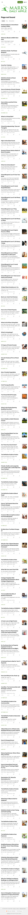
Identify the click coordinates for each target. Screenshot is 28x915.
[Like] (2, 134)
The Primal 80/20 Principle (8, 394)
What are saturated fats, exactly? (8, 719)
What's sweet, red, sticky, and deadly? (10, 496)
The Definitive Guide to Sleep (9, 482)
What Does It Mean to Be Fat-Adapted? (9, 799)
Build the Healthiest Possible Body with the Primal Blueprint (10, 54)
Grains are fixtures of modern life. (9, 456)
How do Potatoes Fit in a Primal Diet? (10, 358)
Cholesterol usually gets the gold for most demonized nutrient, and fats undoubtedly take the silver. (9, 824)
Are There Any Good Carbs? (9, 444)
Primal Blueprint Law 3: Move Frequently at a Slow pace (9, 253)
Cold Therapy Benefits (7, 385)
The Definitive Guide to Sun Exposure (9, 835)
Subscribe (20, 2)
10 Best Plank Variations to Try (9, 287)
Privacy (14, 908)
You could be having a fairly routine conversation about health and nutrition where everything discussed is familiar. (10, 610)
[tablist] (8, 21)
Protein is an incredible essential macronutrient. (8, 791)
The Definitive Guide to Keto (9, 559)
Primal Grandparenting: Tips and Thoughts (10, 127)
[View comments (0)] (8, 59)
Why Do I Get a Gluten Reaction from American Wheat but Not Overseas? (10, 545)
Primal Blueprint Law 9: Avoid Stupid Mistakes (9, 186)
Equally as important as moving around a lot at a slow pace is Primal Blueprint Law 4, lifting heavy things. (10, 245)
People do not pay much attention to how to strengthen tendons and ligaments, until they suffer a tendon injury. (9, 897)
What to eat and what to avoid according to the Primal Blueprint (10, 119)
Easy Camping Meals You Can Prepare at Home (9, 434)
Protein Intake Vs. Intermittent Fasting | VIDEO (9, 25)
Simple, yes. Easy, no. (6, 677)
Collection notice (22, 908)
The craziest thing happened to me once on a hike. (10, 598)
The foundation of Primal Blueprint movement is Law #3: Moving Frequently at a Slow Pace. (10, 257)
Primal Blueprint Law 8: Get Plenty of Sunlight (10, 198)
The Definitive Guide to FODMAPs (10, 608)
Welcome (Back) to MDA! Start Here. (9, 38)
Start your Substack (11, 911)
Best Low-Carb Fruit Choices (9, 297)
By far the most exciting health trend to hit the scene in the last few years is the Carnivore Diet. (10, 705)
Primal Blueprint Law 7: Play (9, 209)
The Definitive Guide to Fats (9, 821)
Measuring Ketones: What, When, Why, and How (10, 753)
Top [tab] (7, 21)
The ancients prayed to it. (7, 837)
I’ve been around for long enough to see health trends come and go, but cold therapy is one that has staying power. (10, 387)
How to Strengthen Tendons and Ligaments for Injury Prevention (10, 893)
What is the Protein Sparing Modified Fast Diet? (9, 408)
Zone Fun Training (6, 65)
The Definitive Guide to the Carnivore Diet (8, 702)
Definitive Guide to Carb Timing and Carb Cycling (10, 810)
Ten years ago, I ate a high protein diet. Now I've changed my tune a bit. (10, 623)
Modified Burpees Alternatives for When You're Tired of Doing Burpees (10, 846)
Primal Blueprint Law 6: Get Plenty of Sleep (10, 219)
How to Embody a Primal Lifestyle (10, 89)
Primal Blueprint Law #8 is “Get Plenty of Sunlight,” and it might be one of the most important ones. (10, 201)
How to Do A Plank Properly (9, 309)
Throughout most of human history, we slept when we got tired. (10, 222)
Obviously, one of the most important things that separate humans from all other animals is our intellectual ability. (10, 178)
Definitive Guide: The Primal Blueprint (9, 51)
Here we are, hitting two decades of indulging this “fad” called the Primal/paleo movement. (9, 519)
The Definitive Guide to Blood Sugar (9, 494)
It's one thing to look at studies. (8, 571)
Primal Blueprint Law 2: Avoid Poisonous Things (9, 265)
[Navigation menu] (2, 2)
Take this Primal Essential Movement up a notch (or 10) (10, 289)
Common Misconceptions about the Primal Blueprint (10, 515)
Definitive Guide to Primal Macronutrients (8, 78)
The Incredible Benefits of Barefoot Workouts (8, 594)
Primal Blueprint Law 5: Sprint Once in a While (9, 230)
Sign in (25, 2)
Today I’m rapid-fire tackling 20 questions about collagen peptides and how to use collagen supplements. (10, 583)
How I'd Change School (7, 740)
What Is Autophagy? (7, 332)
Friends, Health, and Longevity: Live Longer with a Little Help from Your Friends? (10, 467)
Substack (8, 913)
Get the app (19, 911)
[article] (14, 28)
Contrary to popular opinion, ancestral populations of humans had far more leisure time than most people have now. (10, 211)
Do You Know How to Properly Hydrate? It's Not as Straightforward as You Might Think (9, 647)
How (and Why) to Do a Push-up (10, 675)
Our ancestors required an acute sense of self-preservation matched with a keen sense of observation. (10, 190)
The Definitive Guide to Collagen (10, 868)
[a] (24, 26)
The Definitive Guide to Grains (9, 454)
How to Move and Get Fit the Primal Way (9, 102)
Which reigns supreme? (6, 28)
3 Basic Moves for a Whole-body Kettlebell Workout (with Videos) (10, 729)
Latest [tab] (3, 21)
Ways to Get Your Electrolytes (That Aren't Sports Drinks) (9, 631)
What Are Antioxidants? (8, 165)
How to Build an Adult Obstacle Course (10, 419)
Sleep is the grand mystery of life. (9, 483)
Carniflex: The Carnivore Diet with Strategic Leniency (10, 687)
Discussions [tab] (11, 21)
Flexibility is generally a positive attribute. (8, 691)
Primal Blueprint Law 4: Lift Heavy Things (10, 242)
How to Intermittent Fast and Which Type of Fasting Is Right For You (9, 766)
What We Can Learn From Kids (9, 569)
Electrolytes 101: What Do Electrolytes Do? (8, 778)
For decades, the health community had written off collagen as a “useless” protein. (10, 871)
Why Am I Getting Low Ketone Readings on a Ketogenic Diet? (9, 879)
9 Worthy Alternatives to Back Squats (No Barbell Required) (9, 858)
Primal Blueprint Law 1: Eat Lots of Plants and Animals (10, 276)
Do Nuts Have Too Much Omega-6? (10, 530)
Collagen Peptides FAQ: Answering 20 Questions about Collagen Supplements (10, 579)
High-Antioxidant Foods (8, 140)
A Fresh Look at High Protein (9, 621)
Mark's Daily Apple (8, 29)
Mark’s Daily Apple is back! (7, 41)
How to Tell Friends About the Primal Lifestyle (9, 504)
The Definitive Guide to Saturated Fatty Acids (10, 716)
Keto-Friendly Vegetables (8, 372)
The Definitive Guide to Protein (9, 789)
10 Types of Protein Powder (9, 345)
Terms (17, 908)
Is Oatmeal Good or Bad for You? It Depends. (10, 662)
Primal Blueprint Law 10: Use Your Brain (10, 175)
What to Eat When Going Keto (9, 322)
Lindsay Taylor (10, 473)
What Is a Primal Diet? (7, 116)
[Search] (25, 21)
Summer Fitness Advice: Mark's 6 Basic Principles (10, 151)
